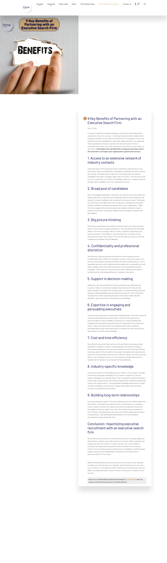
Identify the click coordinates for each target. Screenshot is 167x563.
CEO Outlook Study (87, 4)
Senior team (63, 4)
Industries (51, 4)
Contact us (127, 4)
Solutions (39, 4)
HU (145, 4)
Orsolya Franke (131, 479)
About (74, 4)
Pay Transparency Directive (108, 4)
